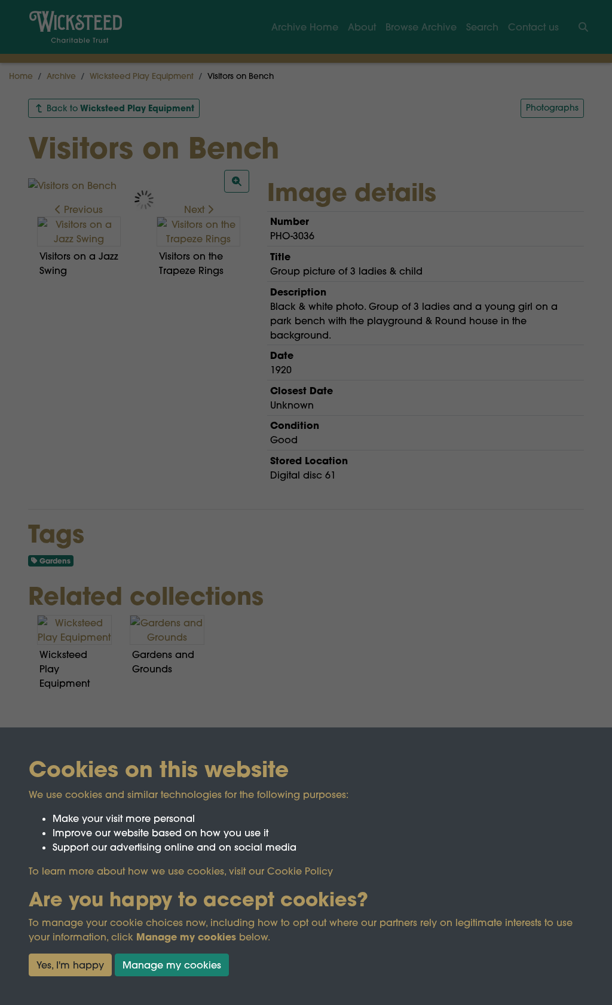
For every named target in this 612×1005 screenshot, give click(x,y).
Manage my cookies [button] (172, 965)
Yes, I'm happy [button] (70, 965)
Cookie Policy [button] (300, 871)
